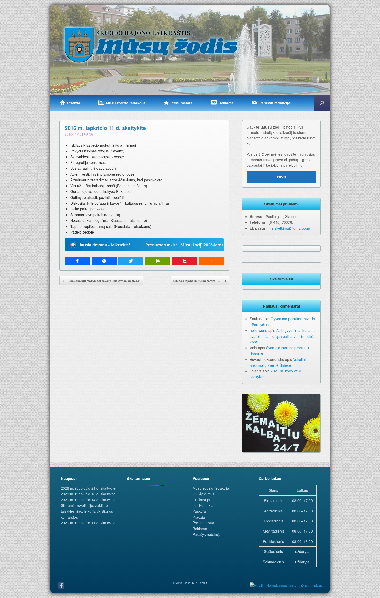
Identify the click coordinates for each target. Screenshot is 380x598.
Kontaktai (206, 505)
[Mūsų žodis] (151, 44)
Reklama (200, 528)
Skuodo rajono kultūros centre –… (199, 280)
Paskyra (199, 511)
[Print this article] (157, 261)
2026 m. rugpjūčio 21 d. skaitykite (88, 488)
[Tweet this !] (130, 261)
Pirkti (281, 177)
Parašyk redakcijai (207, 534)
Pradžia (199, 517)
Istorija (204, 499)
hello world (258, 330)
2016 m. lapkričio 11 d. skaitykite (105, 127)
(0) (90, 134)
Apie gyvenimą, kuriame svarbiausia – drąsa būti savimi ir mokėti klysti (283, 336)
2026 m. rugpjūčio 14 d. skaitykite (88, 499)
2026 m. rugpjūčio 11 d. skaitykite (88, 522)
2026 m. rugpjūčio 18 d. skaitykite (88, 493)
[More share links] (211, 261)
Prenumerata (203, 522)
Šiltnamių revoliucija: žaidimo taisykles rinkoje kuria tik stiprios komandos (87, 511)
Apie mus (206, 493)
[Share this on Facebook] (77, 261)
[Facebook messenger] (104, 261)
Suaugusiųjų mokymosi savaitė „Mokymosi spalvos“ (101, 280)
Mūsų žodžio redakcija (211, 488)
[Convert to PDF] (184, 261)
